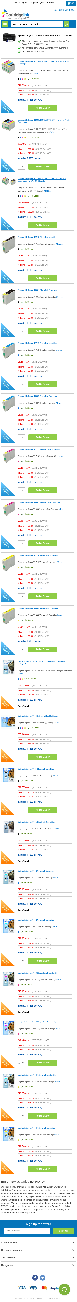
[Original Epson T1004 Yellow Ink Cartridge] (8, 1087)
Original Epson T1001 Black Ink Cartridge (36, 822)
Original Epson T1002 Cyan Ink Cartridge (36, 871)
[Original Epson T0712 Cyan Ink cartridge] (8, 932)
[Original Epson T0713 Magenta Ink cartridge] (8, 1034)
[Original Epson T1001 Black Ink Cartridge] (8, 832)
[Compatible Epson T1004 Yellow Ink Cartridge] (8, 624)
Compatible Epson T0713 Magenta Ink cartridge (39, 449)
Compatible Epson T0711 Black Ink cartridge (37, 237)
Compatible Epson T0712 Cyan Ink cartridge (37, 343)
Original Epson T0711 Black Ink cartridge (36, 769)
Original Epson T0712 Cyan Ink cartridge (36, 920)
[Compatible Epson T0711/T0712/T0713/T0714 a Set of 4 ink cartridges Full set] (8, 73)
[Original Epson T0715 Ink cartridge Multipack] (8, 728)
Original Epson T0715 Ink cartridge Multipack (38, 716)
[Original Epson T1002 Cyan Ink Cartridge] (8, 883)
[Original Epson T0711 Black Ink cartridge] (8, 781)
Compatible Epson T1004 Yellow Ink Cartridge (38, 608)
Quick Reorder (47, 2)
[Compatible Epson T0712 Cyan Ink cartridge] (8, 358)
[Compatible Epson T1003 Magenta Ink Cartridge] (8, 516)
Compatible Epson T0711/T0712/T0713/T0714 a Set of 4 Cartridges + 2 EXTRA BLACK (42, 179)
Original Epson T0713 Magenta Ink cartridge (37, 1022)
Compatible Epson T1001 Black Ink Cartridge (37, 290)
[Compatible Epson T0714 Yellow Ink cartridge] (8, 571)
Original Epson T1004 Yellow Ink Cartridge (37, 1075)
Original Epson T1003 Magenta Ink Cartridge (37, 973)
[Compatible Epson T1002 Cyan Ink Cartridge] (8, 411)
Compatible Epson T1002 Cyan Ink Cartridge (37, 396)
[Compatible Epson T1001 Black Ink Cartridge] (8, 304)
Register (34, 2)
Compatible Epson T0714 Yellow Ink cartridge (38, 555)
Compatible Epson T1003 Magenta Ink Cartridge (39, 502)
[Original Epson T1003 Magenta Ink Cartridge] (8, 985)
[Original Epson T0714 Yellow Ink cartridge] (8, 1140)
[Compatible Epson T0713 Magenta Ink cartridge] (8, 463)
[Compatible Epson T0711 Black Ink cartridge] (8, 252)
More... (36, 73)
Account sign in (20, 2)
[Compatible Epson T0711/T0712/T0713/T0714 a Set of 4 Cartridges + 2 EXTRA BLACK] (8, 184)
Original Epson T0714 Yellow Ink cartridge (36, 1128)
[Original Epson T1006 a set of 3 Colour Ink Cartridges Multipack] (8, 674)
